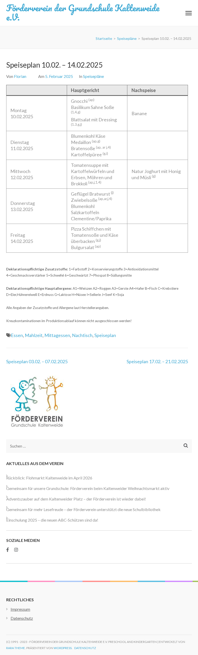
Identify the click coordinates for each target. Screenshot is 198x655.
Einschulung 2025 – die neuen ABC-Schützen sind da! (52, 519)
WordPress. (63, 648)
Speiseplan (105, 335)
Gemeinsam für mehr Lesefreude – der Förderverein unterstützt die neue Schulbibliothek (83, 509)
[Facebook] (7, 549)
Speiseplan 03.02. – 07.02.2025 (37, 361)
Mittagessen (57, 335)
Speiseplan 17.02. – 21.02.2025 (157, 361)
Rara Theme (15, 648)
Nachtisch (82, 335)
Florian (20, 76)
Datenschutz (22, 618)
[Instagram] (16, 549)
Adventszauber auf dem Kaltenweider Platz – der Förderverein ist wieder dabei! (76, 498)
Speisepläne (93, 76)
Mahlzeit (34, 335)
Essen (17, 335)
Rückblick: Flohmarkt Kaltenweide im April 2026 (49, 477)
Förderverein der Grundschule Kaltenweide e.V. (82, 12)
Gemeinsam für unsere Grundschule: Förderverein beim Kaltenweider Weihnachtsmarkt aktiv (87, 488)
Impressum (20, 609)
